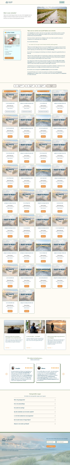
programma (64, 73)
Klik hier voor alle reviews (35, 359)
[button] (6, 374)
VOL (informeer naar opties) (10, 111)
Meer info (59, 111)
